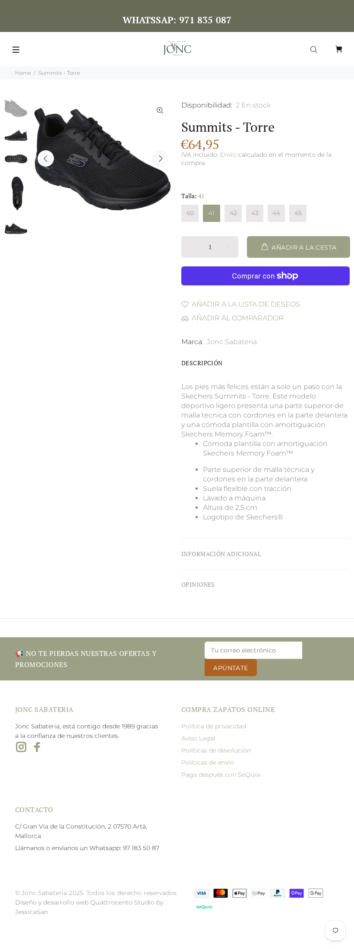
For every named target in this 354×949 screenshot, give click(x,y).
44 (276, 213)
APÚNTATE (230, 668)
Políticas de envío (207, 762)
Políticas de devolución (216, 750)
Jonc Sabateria (232, 342)
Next (160, 158)
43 (255, 213)
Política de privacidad (213, 726)
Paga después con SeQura (220, 774)
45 (298, 213)
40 (190, 213)
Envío (228, 154)
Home (23, 73)
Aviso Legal (198, 738)
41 (212, 213)
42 (233, 213)
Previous (46, 158)
